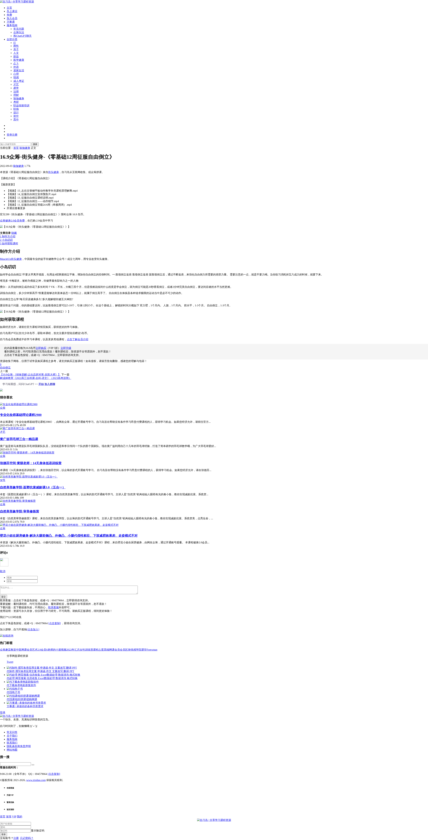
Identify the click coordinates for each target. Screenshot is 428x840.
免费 (9, 14)
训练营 (89, 649)
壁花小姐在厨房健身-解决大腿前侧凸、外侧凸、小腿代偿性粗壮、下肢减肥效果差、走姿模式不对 (69, 535)
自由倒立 (5, 367)
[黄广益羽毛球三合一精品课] (17, 428)
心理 (16, 73)
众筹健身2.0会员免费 (12, 220)
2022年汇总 (73, 649)
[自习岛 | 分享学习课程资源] (17, 1)
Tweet (10, 661)
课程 (95, 649)
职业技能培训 (21, 105)
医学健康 (18, 59)
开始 (41, 384)
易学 (16, 88)
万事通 (11, 21)
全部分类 (12, 39)
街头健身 (53, 172)
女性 (2, 480)
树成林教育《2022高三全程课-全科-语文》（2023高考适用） (35, 378)
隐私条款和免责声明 (19, 746)
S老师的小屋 (53, 649)
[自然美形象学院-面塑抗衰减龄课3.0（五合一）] (29, 476)
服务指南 (12, 25)
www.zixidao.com (36, 780)
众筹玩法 (18, 32)
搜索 (35, 144)
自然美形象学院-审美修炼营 (19, 511)
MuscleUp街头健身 (11, 259)
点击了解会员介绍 (77, 339)
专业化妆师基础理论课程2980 (21, 415)
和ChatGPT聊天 (22, 35)
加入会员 (12, 18)
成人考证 (18, 81)
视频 (63, 649)
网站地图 (12, 749)
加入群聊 (49, 384)
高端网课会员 (112, 649)
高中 (16, 119)
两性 (16, 45)
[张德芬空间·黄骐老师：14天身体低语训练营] (27, 452)
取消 (2, 571)
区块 (128, 649)
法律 (16, 91)
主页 (9, 7)
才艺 (16, 84)
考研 (16, 102)
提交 (3, 596)
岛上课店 (12, 11)
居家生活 (18, 70)
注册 (16, 838)
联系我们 (12, 742)
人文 (16, 52)
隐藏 (14, 233)
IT (14, 42)
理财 (16, 95)
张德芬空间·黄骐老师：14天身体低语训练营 (31, 463)
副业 (16, 56)
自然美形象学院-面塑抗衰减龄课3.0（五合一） (33, 487)
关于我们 (12, 735)
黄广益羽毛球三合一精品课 (19, 439)
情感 (16, 77)
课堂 (144, 649)
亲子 (16, 49)
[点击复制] (54, 623)
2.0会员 (41, 649)
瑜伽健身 (18, 98)
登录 (2, 712)
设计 (16, 112)
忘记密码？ (26, 838)
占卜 (16, 63)
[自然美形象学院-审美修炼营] (18, 500)
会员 (122, 649)
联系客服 (53, 607)
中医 (18, 649)
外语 (16, 66)
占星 (101, 649)
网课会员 (26, 649)
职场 (16, 109)
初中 (16, 116)
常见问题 (18, 28)
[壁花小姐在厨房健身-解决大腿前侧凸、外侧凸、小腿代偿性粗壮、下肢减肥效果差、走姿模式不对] (59, 524)
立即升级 (66, 348)
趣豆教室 (10, 649)
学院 (138, 649)
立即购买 (41, 348)
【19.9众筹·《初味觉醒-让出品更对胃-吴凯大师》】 (30, 374)
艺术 (34, 649)
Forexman (152, 649)
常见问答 (12, 732)
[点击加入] (33, 629)
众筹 (2, 407)
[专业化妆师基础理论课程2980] (18, 404)
